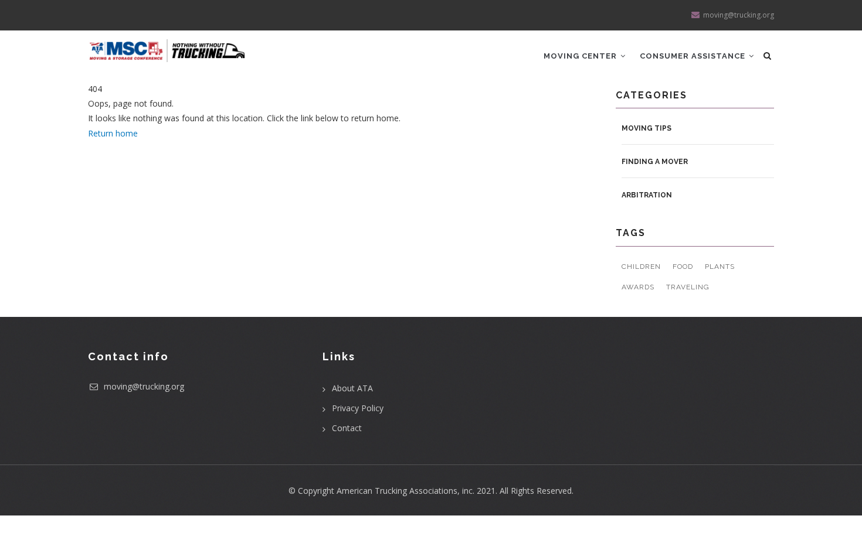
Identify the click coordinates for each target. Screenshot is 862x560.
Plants (720, 266)
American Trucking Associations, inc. (405, 490)
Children (641, 266)
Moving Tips (646, 128)
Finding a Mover (655, 162)
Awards (638, 287)
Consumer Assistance (694, 56)
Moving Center (581, 56)
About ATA (352, 388)
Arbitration (647, 195)
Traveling (688, 287)
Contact (347, 427)
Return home (113, 133)
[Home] (167, 46)
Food (683, 266)
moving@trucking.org (142, 386)
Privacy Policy (358, 408)
